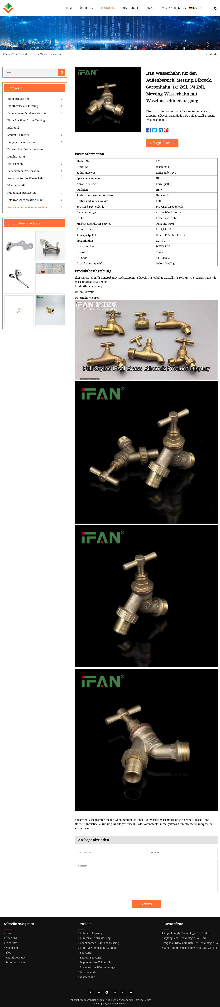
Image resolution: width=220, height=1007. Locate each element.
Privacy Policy (143, 999)
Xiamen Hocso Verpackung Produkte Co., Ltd (189, 948)
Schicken (146, 904)
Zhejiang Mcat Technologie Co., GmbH (185, 938)
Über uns (86, 8)
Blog (149, 8)
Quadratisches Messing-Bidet (25, 200)
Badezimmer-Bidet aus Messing (27, 113)
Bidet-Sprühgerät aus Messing (26, 120)
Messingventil (16, 185)
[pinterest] (107, 992)
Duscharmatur (16, 156)
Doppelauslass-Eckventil (22, 142)
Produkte (108, 8)
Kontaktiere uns (174, 8)
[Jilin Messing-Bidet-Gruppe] (8, 8)
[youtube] (131, 992)
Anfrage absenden (162, 142)
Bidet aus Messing (18, 99)
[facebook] (90, 992)
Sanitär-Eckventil (18, 135)
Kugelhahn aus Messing (22, 192)
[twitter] (99, 992)
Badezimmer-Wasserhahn (23, 171)
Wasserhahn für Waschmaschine (43, 54)
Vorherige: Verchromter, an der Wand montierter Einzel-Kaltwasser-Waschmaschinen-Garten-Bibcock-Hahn (142, 820)
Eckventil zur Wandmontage (25, 149)
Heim (68, 8)
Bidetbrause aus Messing (22, 106)
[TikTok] (123, 992)
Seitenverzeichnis (17, 962)
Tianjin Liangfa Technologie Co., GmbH (186, 933)
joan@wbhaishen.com (113, 1003)
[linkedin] (115, 992)
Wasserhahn (15, 164)
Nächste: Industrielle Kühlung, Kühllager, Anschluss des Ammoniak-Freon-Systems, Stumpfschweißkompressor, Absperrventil (144, 826)
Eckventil (13, 127)
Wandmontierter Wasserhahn (25, 178)
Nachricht (130, 8)
